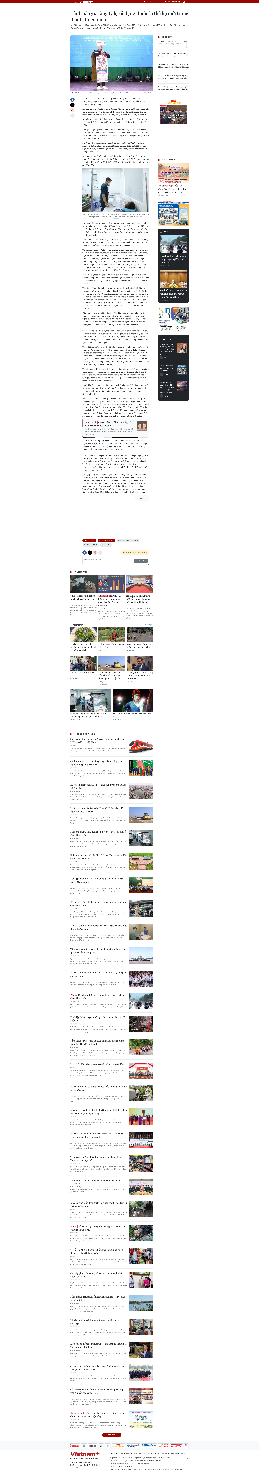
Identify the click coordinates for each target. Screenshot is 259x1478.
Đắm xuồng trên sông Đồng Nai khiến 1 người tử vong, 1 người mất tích (97, 1298)
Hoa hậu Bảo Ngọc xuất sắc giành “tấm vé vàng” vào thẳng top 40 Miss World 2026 (167, 349)
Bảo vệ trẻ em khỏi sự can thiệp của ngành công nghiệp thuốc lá (108, 424)
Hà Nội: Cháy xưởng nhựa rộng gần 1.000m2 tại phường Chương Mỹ (97, 1228)
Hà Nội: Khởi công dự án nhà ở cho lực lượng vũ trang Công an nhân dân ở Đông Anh (96, 1135)
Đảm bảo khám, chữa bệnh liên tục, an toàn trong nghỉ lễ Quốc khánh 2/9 (98, 833)
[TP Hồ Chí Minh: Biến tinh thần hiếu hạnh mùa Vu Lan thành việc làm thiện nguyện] (141, 1256)
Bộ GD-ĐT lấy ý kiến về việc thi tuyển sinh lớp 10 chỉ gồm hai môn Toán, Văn (172, 77)
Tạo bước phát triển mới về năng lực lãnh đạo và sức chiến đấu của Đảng (173, 293)
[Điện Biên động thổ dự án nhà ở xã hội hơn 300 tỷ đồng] (141, 1071)
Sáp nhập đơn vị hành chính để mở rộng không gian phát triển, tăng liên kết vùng (173, 65)
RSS (135, 1453)
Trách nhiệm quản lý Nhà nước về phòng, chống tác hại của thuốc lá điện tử (138, 598)
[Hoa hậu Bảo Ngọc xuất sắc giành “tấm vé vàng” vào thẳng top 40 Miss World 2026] (182, 348)
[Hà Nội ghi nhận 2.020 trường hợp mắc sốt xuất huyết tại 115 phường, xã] (141, 1093)
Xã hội (73, 8)
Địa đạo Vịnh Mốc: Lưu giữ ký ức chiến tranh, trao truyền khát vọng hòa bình (98, 1204)
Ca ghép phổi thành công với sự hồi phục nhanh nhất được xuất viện (96, 1275)
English (150, 2)
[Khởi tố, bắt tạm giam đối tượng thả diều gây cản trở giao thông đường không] (141, 932)
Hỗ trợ (141, 1453)
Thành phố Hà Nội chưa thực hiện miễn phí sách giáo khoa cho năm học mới (96, 1158)
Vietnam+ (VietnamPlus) (86, 1)
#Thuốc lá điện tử (89, 540)
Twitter (72, 105)
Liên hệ (183, 1453)
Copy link (72, 115)
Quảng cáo (175, 1453)
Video (165, 231)
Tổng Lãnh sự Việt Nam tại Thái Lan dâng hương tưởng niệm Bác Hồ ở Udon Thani (97, 1042)
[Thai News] (108, 1445)
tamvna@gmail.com (154, 1460)
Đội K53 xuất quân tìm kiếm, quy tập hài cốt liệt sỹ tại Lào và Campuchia (96, 880)
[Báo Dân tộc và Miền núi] (72, 1445)
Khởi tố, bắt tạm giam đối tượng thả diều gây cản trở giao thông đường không (98, 927)
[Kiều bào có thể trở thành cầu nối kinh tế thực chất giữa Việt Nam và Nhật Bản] (141, 1350)
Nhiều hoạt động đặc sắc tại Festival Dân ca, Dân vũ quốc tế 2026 (172, 189)
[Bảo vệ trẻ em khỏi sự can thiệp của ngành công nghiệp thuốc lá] (142, 426)
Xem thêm (112, 1434)
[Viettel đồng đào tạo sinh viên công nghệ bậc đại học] (141, 1187)
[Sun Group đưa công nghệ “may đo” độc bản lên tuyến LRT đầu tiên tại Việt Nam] (141, 745)
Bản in (72, 110)
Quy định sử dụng (126, 1453)
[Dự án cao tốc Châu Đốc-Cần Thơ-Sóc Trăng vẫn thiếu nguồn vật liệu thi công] (141, 815)
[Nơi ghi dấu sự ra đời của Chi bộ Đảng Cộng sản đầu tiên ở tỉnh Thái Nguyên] (141, 861)
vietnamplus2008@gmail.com (123, 1466)
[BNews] (84, 1445)
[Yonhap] (133, 1445)
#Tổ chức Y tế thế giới (91, 545)
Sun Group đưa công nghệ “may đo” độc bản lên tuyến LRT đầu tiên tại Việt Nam (97, 740)
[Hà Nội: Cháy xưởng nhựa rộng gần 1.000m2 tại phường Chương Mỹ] (141, 1233)
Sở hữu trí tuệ (113, 1453)
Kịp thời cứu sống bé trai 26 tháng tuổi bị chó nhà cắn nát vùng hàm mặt (173, 42)
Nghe (166, 358)
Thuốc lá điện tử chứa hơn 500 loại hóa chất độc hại (82, 597)
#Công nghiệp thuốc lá (106, 540)
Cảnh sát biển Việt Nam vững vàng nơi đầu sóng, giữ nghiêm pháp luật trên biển (96, 763)
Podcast (167, 339)
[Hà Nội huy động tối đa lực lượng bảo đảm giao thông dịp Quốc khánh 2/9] (141, 908)
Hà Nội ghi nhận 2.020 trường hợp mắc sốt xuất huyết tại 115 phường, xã (98, 1088)
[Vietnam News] (149, 1445)
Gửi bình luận (141, 561)
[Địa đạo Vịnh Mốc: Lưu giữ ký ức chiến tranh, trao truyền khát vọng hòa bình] (141, 1209)
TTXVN (157, 1453)
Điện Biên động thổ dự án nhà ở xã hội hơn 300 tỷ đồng (97, 1064)
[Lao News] (101, 1445)
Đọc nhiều (167, 37)
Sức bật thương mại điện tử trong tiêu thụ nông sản (167, 368)
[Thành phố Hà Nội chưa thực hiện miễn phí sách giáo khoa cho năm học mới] (141, 1163)
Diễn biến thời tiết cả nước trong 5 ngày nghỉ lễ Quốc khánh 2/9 (97, 996)
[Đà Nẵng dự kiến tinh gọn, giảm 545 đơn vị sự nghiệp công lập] (141, 1327)
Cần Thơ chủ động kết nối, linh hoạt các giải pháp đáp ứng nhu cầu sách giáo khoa (96, 1391)
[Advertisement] (116, 517)
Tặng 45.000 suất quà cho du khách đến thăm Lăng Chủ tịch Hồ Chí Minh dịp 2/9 (98, 950)
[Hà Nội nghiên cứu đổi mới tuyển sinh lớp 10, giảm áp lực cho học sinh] (141, 979)
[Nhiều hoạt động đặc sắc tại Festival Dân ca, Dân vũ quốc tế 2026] (173, 173)
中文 (168, 2)
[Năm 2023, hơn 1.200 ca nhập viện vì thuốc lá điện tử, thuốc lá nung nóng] (111, 584)
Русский (174, 1)
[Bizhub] (93, 1445)
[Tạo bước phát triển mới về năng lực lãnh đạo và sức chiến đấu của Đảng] (173, 279)
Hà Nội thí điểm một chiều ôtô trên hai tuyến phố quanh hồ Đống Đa (98, 786)
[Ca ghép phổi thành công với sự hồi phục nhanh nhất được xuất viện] (141, 1280)
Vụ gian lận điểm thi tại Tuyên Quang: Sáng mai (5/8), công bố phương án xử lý (173, 88)
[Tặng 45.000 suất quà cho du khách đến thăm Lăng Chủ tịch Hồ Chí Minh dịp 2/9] (141, 955)
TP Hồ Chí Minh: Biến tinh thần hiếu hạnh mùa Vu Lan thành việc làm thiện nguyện (97, 1251)
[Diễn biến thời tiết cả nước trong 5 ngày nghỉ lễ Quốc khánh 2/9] (141, 1001)
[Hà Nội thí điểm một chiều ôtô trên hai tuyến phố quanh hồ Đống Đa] (141, 791)
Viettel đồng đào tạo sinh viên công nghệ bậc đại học (96, 1180)
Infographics (168, 159)
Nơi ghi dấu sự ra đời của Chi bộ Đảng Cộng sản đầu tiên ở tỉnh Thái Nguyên (98, 857)
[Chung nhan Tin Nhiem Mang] (177, 1457)
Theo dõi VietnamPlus (129, 553)
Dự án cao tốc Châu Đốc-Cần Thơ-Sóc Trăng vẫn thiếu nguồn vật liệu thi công (97, 810)
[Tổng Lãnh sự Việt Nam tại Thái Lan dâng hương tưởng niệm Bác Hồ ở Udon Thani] (141, 1047)
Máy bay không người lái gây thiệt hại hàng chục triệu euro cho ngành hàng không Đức (167, 387)
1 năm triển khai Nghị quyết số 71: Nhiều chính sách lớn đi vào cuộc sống (97, 1414)
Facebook (72, 100)
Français (156, 2)
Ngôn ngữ (149, 1453)
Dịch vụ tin (165, 1453)
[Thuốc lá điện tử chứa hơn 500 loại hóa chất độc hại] (84, 584)
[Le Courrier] (163, 1445)
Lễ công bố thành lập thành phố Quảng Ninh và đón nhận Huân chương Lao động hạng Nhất (98, 1111)
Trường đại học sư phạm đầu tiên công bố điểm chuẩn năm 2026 (172, 54)
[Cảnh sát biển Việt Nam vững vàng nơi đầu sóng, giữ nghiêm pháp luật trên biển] (141, 768)
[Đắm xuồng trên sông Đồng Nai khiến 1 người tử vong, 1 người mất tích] (141, 1303)
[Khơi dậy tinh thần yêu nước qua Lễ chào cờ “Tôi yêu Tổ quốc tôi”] (141, 1024)
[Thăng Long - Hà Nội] (179, 2)
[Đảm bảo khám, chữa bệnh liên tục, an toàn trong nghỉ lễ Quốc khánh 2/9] (141, 838)
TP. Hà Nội (107, 545)
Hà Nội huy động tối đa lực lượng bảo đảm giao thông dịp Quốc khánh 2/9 (98, 904)
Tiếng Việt (144, 2)
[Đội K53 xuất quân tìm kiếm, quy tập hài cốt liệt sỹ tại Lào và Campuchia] (141, 885)
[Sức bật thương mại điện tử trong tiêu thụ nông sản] (182, 370)
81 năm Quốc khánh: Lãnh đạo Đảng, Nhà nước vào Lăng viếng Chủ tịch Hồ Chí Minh (98, 1367)
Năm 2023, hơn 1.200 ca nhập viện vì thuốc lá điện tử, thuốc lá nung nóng (110, 600)
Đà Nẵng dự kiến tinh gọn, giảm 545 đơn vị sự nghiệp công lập (96, 1322)
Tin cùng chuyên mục (84, 734)
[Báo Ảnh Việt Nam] (176, 1445)
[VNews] (186, 1445)
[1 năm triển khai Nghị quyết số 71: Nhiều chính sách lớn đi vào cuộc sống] (141, 1419)
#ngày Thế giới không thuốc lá (128, 540)
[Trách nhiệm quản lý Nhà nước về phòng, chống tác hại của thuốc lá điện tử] (139, 584)
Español (163, 2)
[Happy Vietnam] (118, 1445)
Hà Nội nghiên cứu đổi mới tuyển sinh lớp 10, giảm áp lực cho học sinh (98, 974)
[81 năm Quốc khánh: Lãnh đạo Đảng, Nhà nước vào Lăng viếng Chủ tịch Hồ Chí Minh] (141, 1372)
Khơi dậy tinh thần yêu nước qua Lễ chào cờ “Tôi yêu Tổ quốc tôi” (97, 1019)
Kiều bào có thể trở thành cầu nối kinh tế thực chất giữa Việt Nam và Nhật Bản (98, 1345)
